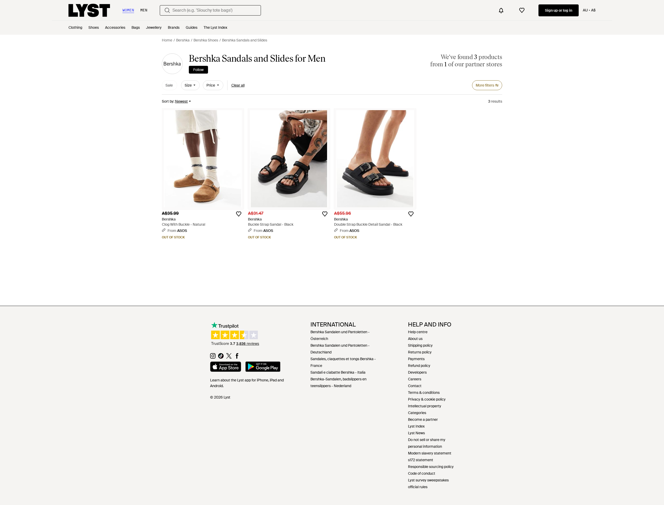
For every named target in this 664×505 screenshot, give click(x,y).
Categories (417, 412)
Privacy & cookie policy (427, 399)
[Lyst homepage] (89, 10)
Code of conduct (421, 473)
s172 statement (420, 460)
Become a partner (423, 419)
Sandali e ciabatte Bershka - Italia (337, 372)
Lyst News (416, 433)
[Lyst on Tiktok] (221, 357)
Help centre (417, 332)
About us (415, 338)
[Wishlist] (521, 10)
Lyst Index (416, 426)
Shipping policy (420, 345)
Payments (416, 359)
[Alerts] (501, 10)
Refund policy (419, 365)
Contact (414, 385)
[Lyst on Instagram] (213, 357)
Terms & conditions (424, 392)
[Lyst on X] (229, 357)
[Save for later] (238, 214)
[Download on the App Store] (225, 367)
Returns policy (420, 352)
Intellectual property (424, 406)
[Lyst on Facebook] (237, 357)
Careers (414, 379)
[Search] (167, 10)
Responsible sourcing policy (431, 466)
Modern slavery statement (429, 453)
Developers (417, 372)
